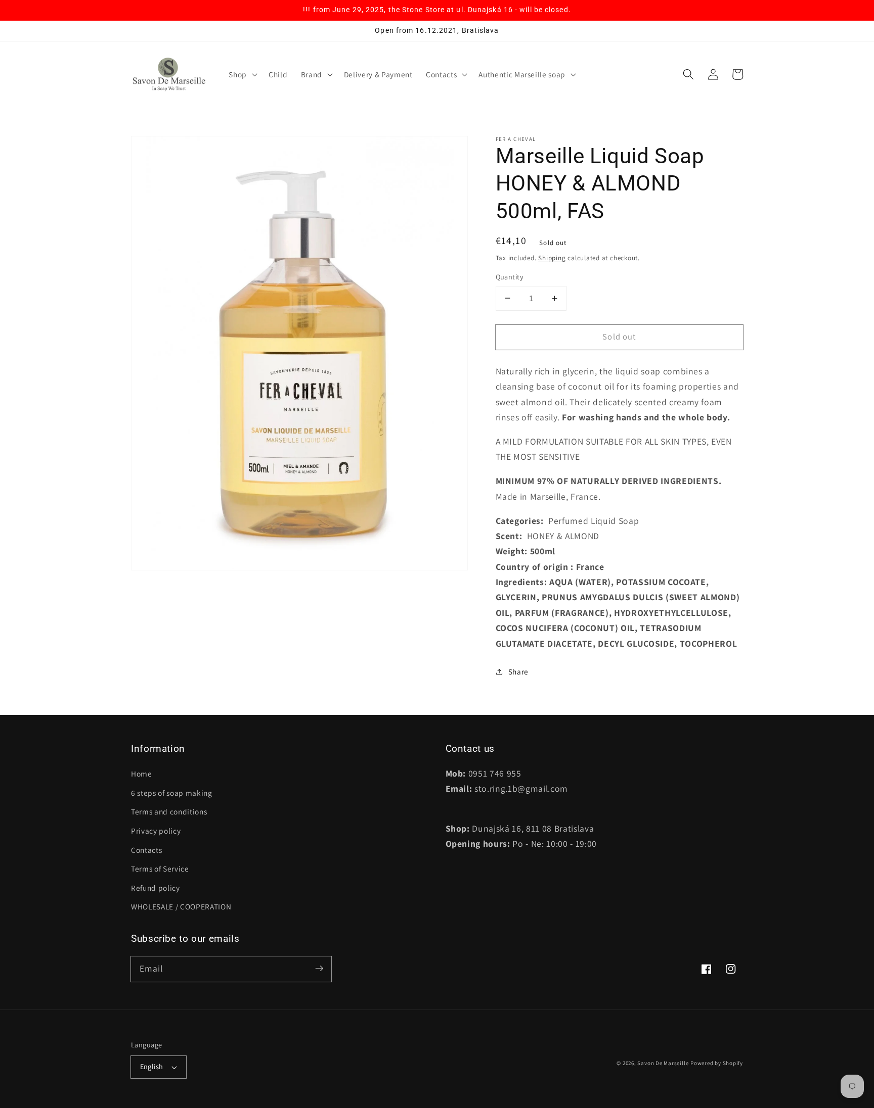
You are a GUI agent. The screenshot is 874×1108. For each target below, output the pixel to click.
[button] (242, 74)
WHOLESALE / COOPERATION (181, 906)
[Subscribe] (319, 968)
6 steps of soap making (171, 793)
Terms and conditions (169, 811)
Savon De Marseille (662, 1063)
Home (141, 773)
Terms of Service (160, 868)
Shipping (551, 258)
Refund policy (155, 888)
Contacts (146, 850)
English (151, 1066)
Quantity (510, 276)
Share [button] (518, 671)
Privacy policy (156, 831)
